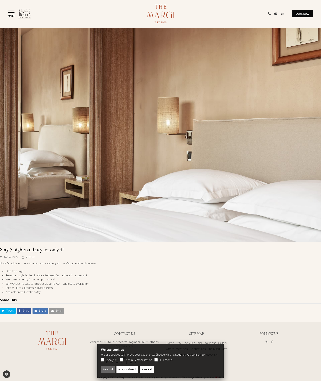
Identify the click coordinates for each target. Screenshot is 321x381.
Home (170, 343)
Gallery (222, 343)
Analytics (112, 360)
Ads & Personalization (139, 360)
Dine (200, 343)
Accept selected (127, 369)
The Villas (189, 343)
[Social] (266, 342)
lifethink (30, 257)
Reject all (108, 369)
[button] (11, 14)
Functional (166, 360)
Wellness (210, 343)
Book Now (302, 13)
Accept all (147, 369)
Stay (178, 343)
